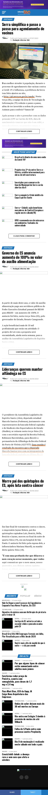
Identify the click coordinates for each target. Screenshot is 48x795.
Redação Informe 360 (21, 40)
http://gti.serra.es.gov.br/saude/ (19, 96)
